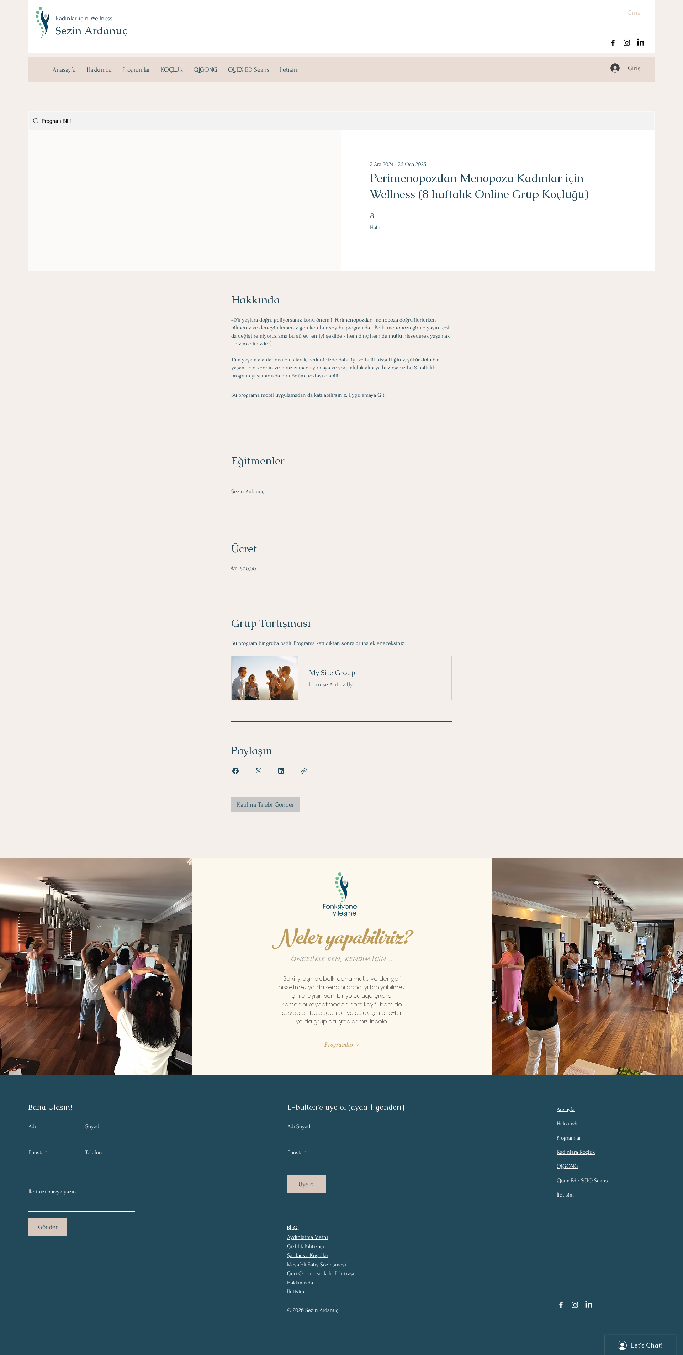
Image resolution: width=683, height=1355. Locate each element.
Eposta (36, 1152)
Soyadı (93, 1126)
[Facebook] (613, 42)
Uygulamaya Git (367, 395)
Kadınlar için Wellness (83, 18)
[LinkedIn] (640, 42)
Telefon (93, 1152)
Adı (32, 1126)
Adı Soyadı (299, 1126)
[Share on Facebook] (235, 771)
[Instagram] (627, 42)
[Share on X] (258, 771)
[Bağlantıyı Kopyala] (304, 771)
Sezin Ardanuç (91, 30)
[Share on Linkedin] (281, 771)
